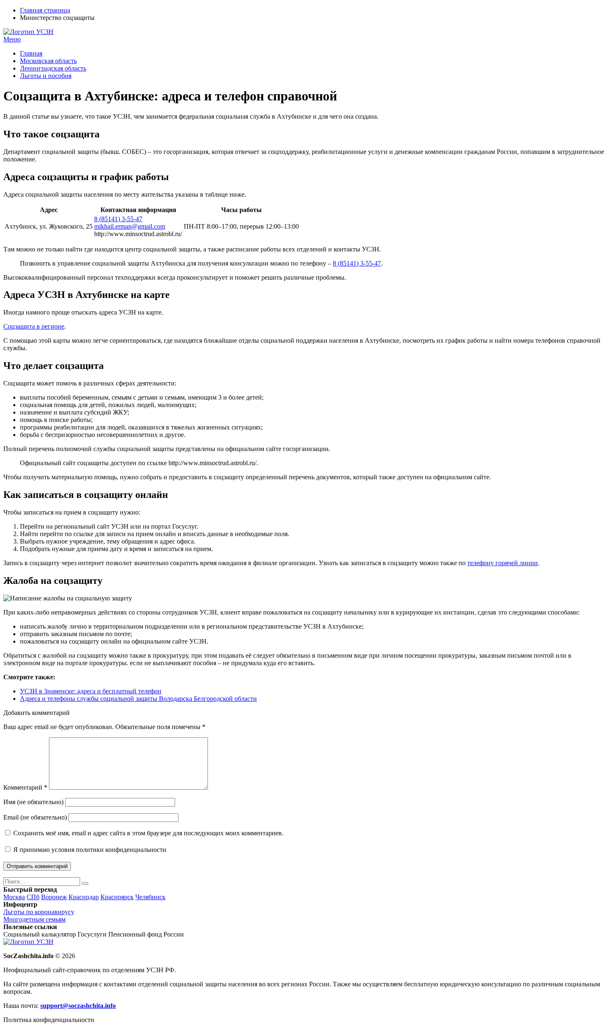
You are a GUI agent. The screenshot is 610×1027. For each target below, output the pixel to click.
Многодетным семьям (34, 919)
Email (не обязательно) (35, 817)
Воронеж (54, 896)
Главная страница (45, 10)
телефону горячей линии (502, 562)
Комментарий (25, 787)
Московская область (48, 60)
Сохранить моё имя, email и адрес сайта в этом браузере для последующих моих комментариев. (148, 833)
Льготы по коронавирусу (38, 911)
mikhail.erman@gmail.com (129, 226)
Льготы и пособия (45, 75)
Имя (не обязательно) (33, 801)
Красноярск (117, 896)
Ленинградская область (53, 68)
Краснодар (83, 896)
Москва (14, 896)
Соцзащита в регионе (33, 326)
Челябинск (150, 896)
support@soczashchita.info (78, 1005)
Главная (31, 53)
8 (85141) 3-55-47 (118, 218)
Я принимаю (89, 849)
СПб (33, 896)
